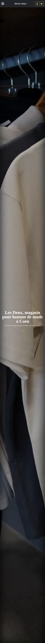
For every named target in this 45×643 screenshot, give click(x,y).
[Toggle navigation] (4, 3)
